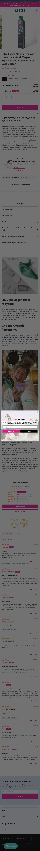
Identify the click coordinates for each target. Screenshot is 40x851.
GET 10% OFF (11, 431)
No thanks (29, 431)
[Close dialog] (37, 412)
